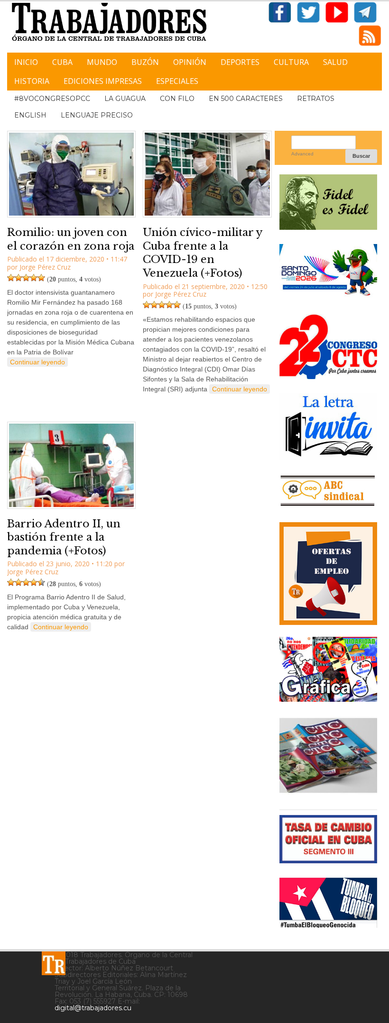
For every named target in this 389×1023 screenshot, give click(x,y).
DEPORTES (240, 62)
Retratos (315, 98)
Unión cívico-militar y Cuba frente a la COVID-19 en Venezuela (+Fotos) (202, 253)
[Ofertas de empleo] (328, 573)
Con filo (177, 98)
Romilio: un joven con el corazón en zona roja (70, 239)
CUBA (62, 62)
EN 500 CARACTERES (246, 98)
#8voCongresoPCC (52, 98)
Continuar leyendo (37, 362)
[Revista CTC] (328, 792)
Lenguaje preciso (97, 115)
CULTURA (291, 62)
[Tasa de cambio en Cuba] (328, 860)
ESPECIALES (177, 81)
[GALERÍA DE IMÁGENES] (328, 698)
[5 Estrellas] (41, 277)
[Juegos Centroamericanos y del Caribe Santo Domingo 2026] (328, 296)
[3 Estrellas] (26, 277)
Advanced (302, 153)
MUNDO (102, 62)
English (30, 115)
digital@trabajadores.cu (93, 1008)
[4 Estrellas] (33, 277)
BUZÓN (145, 62)
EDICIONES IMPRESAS (103, 81)
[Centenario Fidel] (328, 226)
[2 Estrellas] (18, 277)
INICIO (26, 62)
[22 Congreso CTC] (328, 375)
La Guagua (125, 98)
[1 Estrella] (11, 277)
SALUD (335, 62)
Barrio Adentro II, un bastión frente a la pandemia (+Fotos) (63, 537)
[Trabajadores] (53, 963)
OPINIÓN (189, 62)
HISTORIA (31, 81)
